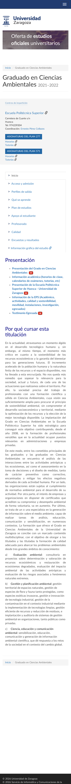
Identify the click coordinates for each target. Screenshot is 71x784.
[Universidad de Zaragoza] (21, 21)
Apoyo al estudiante (22, 215)
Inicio (8, 68)
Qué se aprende (19, 199)
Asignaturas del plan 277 (23, 136)
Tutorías (9, 145)
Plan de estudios (19, 207)
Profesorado (17, 224)
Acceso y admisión (21, 183)
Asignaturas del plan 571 (23, 151)
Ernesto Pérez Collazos (32, 129)
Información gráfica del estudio (28, 248)
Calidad (14, 232)
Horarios (9, 142)
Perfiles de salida (20, 191)
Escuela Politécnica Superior (24, 113)
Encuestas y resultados (23, 240)
